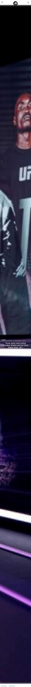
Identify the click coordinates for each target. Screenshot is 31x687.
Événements (9, 340)
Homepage (3, 685)
